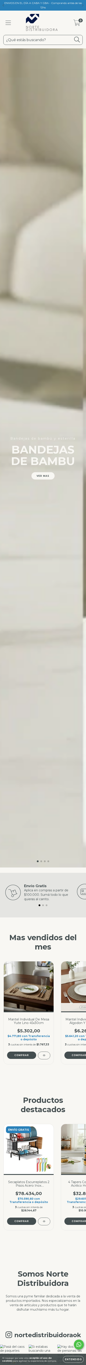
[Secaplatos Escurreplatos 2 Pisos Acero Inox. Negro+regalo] (44, 1221)
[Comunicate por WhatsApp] (79, 1345)
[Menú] (8, 22)
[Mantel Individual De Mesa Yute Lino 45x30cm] (44, 1055)
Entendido (73, 1359)
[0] (76, 24)
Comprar (21, 1055)
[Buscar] (77, 39)
